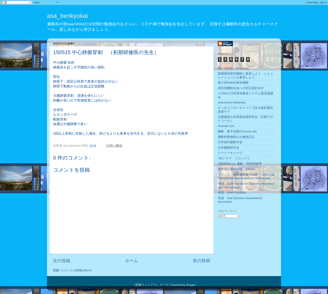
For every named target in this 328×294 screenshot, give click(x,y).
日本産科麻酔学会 (230, 142)
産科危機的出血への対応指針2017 (241, 88)
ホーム (131, 261)
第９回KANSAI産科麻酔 (233, 82)
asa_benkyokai (67, 15)
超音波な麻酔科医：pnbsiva (236, 169)
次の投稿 (61, 261)
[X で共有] (114, 145)
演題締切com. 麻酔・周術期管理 (240, 164)
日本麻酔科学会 (228, 147)
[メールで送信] (108, 145)
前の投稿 (201, 261)
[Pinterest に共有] (120, 145)
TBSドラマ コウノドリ (234, 158)
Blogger (191, 285)
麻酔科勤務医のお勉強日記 (236, 137)
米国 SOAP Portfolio (232, 193)
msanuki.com (226, 126)
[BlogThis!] (111, 145)
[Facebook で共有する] (117, 145)
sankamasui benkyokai (232, 102)
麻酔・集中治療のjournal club (237, 131)
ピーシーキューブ (230, 153)
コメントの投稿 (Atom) (76, 270)
